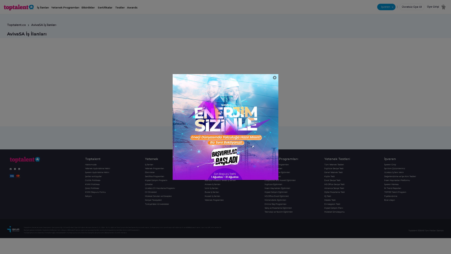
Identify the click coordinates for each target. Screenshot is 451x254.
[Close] (275, 78)
